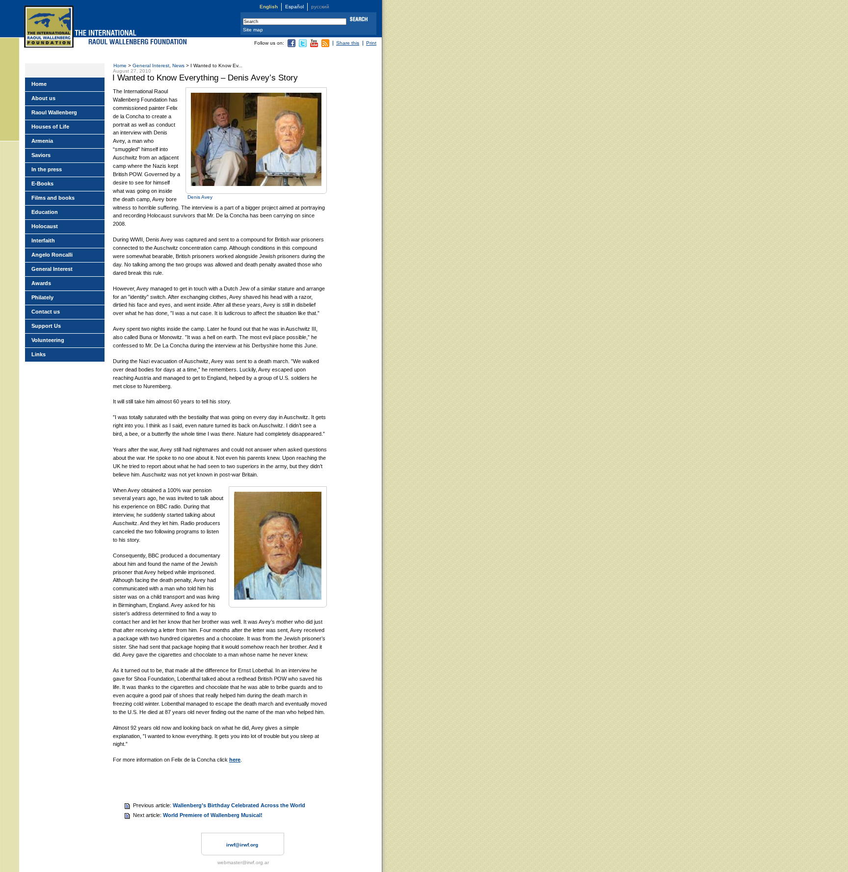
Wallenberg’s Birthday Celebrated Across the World (239, 805)
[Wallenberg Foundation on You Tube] (314, 45)
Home (120, 65)
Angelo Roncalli (52, 255)
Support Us (46, 326)
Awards (41, 283)
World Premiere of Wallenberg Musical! (213, 815)
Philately (42, 297)
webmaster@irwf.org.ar (243, 862)
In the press (46, 169)
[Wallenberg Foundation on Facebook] (291, 45)
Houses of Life (50, 127)
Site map (253, 29)
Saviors (41, 155)
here (234, 760)
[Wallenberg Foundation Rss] (325, 45)
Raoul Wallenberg (54, 112)
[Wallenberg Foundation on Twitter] (303, 45)
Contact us (45, 312)
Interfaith (43, 240)
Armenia (42, 141)
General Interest (150, 65)
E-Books (42, 183)
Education (44, 212)
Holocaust (44, 226)
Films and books (53, 198)
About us (43, 98)
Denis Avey (199, 197)
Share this (347, 43)
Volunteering (47, 340)
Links (38, 354)
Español (294, 6)
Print (371, 43)
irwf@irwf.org (242, 844)
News (178, 65)
